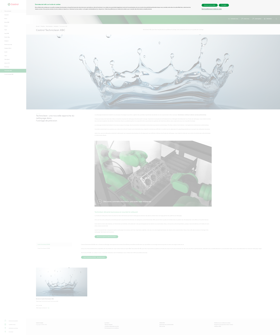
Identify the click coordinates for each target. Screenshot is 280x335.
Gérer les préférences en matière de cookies (212, 9)
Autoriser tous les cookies (209, 5)
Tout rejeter (223, 5)
